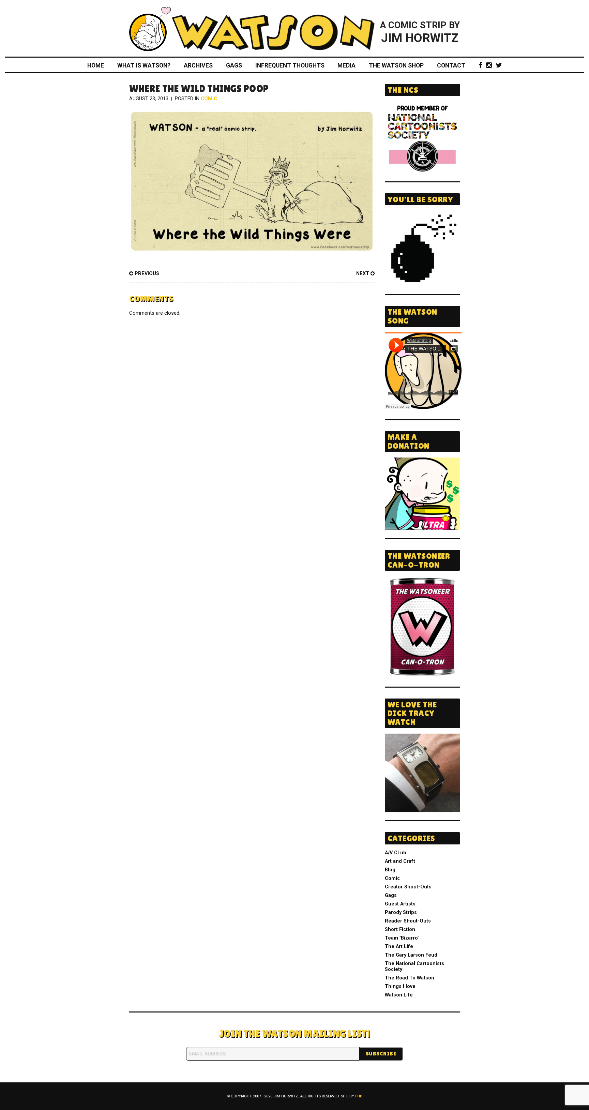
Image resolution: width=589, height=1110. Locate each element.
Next (363, 273)
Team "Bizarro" (402, 938)
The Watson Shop (396, 65)
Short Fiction (400, 929)
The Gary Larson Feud (411, 955)
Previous (146, 273)
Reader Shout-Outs (408, 921)
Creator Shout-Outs (408, 887)
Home (95, 65)
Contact (451, 65)
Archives (198, 65)
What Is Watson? (143, 65)
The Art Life (399, 946)
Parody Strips (401, 912)
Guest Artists (400, 904)
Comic (209, 99)
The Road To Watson (409, 978)
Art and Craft (400, 861)
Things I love (400, 986)
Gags (234, 65)
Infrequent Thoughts (289, 65)
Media (346, 65)
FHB (358, 1096)
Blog (390, 870)
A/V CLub (395, 853)
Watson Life (399, 995)
